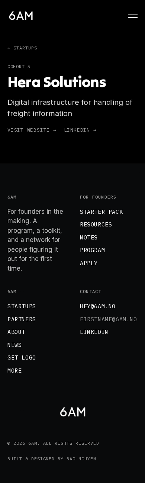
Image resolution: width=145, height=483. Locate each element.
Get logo (21, 357)
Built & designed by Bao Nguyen (51, 458)
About (16, 331)
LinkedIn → (80, 130)
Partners (21, 319)
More (14, 370)
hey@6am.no (98, 306)
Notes (89, 237)
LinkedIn (94, 331)
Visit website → (32, 130)
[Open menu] (131, 16)
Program (92, 250)
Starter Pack (101, 211)
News (14, 344)
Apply (89, 263)
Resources (96, 224)
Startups (21, 306)
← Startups (22, 48)
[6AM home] (20, 15)
